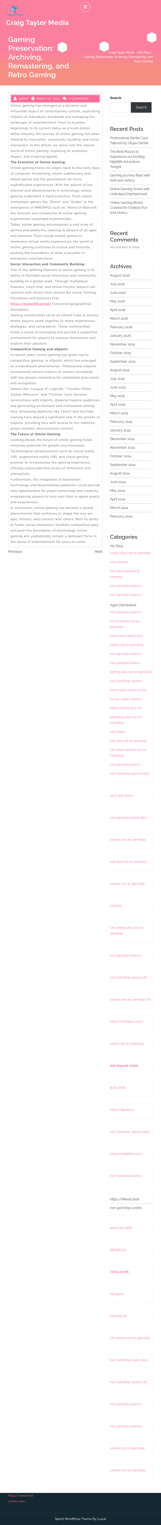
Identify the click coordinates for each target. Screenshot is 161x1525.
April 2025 (117, 404)
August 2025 (120, 370)
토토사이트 (118, 1088)
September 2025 (123, 361)
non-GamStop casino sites (129, 1360)
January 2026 (120, 336)
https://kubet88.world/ (30, 304)
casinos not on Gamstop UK (130, 999)
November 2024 (122, 448)
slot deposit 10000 (124, 1066)
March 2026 (119, 318)
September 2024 (123, 465)
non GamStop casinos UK (128, 977)
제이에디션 (118, 1250)
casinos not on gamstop (127, 884)
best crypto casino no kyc (128, 690)
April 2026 (118, 310)
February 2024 (121, 516)
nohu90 (115, 906)
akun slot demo (121, 795)
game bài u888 (121, 1228)
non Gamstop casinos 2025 (129, 773)
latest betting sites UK (126, 708)
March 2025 (119, 413)
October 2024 (120, 456)
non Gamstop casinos (125, 1176)
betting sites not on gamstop (131, 672)
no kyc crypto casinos (125, 699)
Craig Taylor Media (37, 22)
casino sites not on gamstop (130, 553)
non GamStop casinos (126, 681)
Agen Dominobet (123, 605)
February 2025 (121, 422)
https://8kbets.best (124, 1199)
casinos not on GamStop (127, 840)
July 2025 (117, 379)
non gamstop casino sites (128, 817)
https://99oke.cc (122, 1110)
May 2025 (117, 396)
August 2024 (120, 473)
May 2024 (117, 491)
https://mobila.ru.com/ (126, 1021)
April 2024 (117, 499)
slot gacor (117, 1294)
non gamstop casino (124, 663)
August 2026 (120, 275)
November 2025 (122, 344)
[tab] (85, 7)
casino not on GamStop (127, 1043)
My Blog (144, 52)
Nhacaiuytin (118, 1316)
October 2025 (120, 353)
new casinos (119, 562)
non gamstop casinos (125, 586)
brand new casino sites (126, 636)
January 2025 (120, 430)
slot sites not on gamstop (128, 741)
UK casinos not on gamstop (130, 1338)
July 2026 (117, 284)
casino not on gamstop (126, 645)
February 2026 (121, 327)
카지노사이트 (119, 1272)
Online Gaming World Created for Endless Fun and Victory (128, 208)
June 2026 (118, 293)
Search (115, 98)
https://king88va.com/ (126, 1154)
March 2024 (119, 508)
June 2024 (118, 482)
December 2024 (122, 439)
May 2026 (117, 301)
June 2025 (118, 387)
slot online (117, 732)
